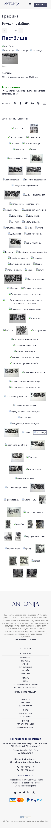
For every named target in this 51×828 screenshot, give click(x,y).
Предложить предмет (25, 692)
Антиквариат (25, 667)
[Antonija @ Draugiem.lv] (33, 793)
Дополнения (25, 705)
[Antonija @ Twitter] (15, 793)
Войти (25, 721)
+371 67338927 (27, 767)
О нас (25, 710)
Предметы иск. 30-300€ (25, 687)
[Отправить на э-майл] (44, 103)
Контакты (26, 716)
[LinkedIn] (32, 103)
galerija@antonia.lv (26, 759)
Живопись (25, 658)
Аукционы (25, 653)
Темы (25, 681)
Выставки (25, 702)
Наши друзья (25, 713)
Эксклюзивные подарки (25, 684)
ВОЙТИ (39, 5)
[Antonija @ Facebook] (24, 793)
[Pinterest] (38, 103)
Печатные (25, 673)
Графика (10, 16)
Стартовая (25, 648)
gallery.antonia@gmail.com (26, 762)
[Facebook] (20, 103)
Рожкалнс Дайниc (16, 23)
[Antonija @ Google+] (28, 793)
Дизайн (26, 670)
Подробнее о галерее (25, 639)
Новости (25, 699)
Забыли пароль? (25, 727)
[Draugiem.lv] (14, 103)
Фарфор (25, 664)
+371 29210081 (27, 770)
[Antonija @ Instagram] (20, 793)
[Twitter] (26, 103)
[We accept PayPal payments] (34, 799)
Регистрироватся (25, 724)
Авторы (25, 678)
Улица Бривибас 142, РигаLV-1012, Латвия (25, 751)
